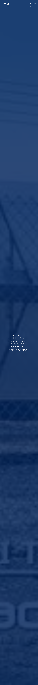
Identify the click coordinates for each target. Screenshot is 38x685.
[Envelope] (30, 3)
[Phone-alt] (30, 5)
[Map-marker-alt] (30, 6)
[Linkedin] (30, 2)
